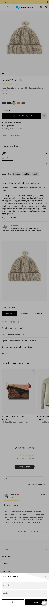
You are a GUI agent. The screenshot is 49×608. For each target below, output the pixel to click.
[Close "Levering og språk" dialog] (45, 576)
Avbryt (12, 602)
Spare (36, 602)
